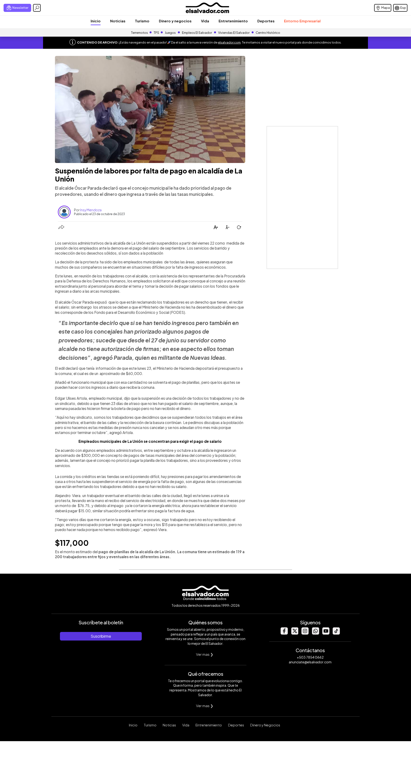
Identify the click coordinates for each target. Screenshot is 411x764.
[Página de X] (294, 633)
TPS (156, 33)
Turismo (142, 21)
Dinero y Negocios (265, 725)
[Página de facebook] (284, 633)
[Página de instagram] (305, 633)
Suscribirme (101, 636)
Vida (205, 21)
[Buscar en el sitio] (37, 8)
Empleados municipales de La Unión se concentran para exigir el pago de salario (150, 441)
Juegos (170, 33)
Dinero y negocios (175, 21)
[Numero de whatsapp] (315, 633)
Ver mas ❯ (204, 654)
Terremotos (139, 33)
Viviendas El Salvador (234, 33)
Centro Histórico (268, 33)
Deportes (265, 21)
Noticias (117, 21)
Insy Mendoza (91, 210)
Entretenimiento (233, 21)
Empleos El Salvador (197, 33)
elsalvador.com (229, 42)
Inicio (96, 21)
